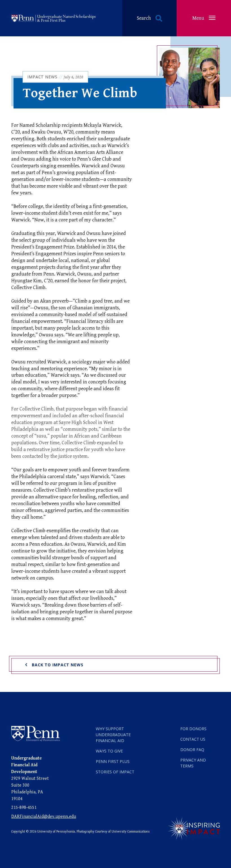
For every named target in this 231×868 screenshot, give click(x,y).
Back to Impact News (57, 664)
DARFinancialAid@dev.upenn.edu (43, 816)
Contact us (192, 739)
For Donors (193, 728)
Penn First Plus (113, 761)
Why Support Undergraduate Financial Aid (113, 734)
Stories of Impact (115, 771)
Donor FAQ (192, 749)
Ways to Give (109, 751)
